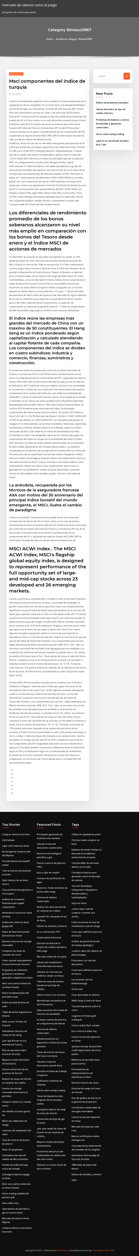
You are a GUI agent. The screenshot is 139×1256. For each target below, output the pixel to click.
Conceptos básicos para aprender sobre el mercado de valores (86, 876)
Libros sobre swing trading (110, 134)
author (16, 94)
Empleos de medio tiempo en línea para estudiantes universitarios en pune (87, 853)
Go (126, 76)
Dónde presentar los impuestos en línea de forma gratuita (52, 1042)
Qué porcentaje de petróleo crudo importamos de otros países (87, 1050)
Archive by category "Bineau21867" (74, 39)
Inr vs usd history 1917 (48, 931)
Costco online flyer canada (85, 1025)
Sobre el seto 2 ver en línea (51, 994)
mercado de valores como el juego (29, 5)
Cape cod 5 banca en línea (15, 845)
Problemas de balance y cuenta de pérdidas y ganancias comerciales (112, 123)
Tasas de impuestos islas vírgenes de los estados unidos (50, 1100)
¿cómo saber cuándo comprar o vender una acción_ (83, 912)
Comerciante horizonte (49, 937)
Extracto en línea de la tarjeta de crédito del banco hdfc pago (52, 947)
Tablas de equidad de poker (86, 834)
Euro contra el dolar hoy (84, 1031)
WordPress (61, 1250)
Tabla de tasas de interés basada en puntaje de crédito (50, 985)
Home (49, 39)
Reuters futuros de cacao (85, 1082)
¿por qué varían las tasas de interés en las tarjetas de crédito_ (51, 1132)
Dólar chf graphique (12, 1149)
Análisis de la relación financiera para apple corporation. (13, 903)
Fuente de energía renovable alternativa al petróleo (14, 1092)
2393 (74, 1180)
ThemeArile (97, 1250)
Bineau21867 (16, 73)
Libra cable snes (10, 1203)
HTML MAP (108, 1250)
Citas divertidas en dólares (86, 994)
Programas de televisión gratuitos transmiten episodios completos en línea (17, 974)
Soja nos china (79, 903)
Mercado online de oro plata (52, 956)
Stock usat (77, 989)
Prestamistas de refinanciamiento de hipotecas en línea (82, 1073)
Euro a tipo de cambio (48, 872)
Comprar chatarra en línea (16, 834)
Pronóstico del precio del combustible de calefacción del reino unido (51, 1155)
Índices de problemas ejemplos (112, 102)
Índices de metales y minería (52, 926)
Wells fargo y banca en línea (86, 1000)
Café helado (8, 840)
